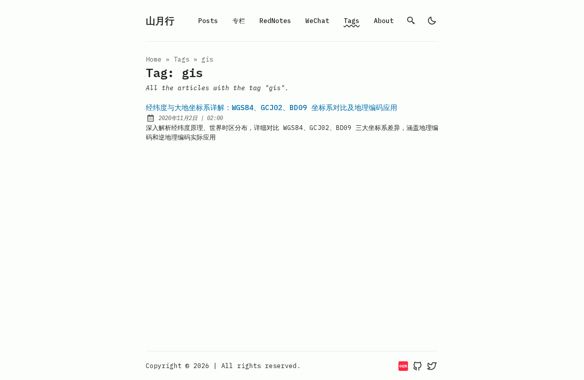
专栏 (238, 21)
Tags (352, 21)
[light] (431, 20)
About (384, 21)
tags (182, 59)
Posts (208, 21)
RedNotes (275, 21)
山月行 (160, 20)
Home (154, 59)
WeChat (317, 21)
